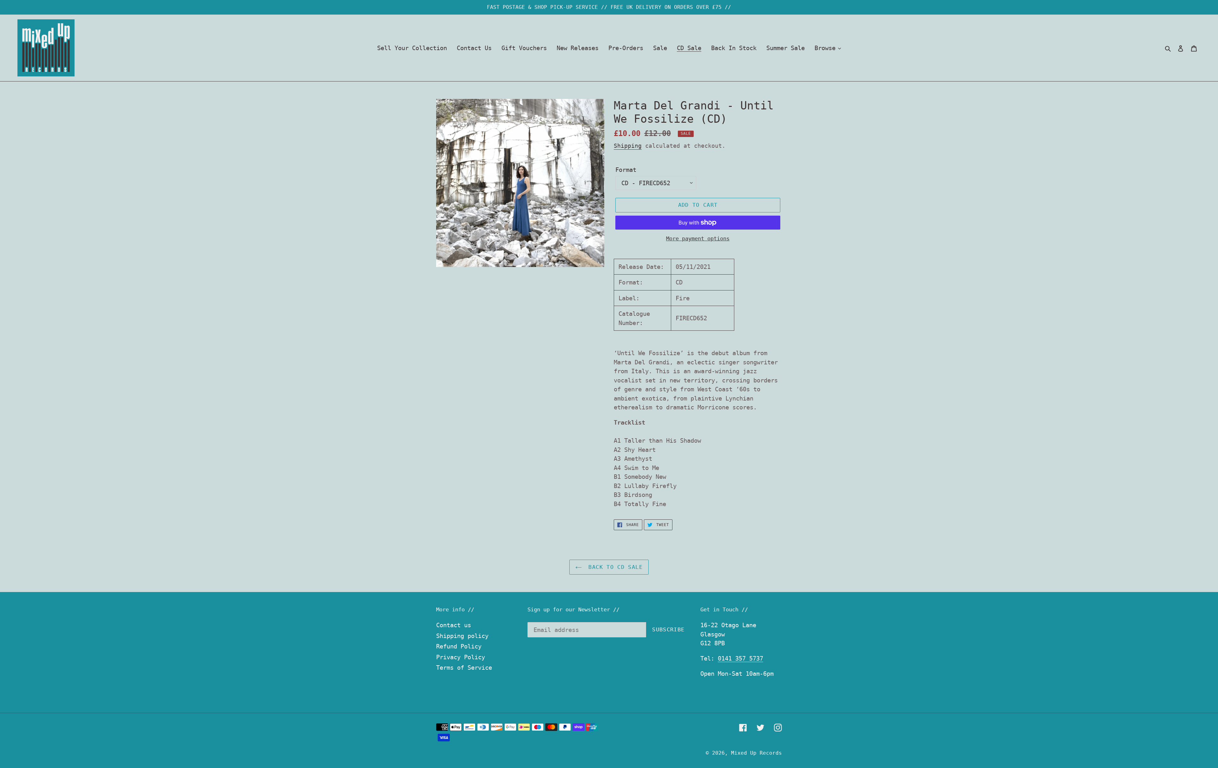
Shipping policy (462, 635)
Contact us (453, 625)
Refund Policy (458, 646)
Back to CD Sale (614, 567)
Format (625, 169)
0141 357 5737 (740, 658)
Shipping (628, 145)
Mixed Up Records (756, 753)
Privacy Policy (460, 657)
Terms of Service (464, 667)
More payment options (698, 238)
